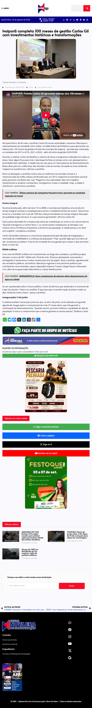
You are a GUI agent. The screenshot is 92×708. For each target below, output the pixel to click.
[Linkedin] (80, 19)
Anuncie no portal (9, 644)
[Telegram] (84, 19)
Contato (6, 635)
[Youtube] (77, 19)
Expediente (8, 649)
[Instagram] (70, 19)
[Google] (87, 19)
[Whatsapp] (64, 19)
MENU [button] (6, 8)
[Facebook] (67, 19)
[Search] (86, 8)
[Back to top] (46, 696)
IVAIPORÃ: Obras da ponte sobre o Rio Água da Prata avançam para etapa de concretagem (77, 535)
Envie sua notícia (9, 640)
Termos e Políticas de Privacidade (16, 654)
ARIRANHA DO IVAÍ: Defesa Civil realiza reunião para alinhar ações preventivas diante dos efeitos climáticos (32, 536)
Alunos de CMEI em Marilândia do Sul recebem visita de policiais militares (30, 552)
